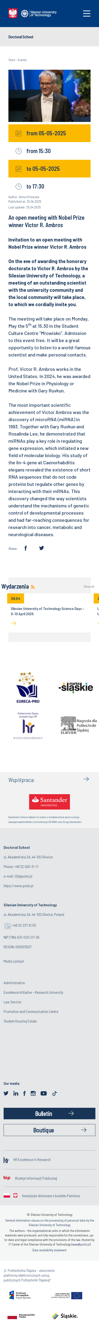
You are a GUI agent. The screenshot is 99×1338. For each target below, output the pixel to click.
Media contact (14, 961)
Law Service (12, 1001)
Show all (89, 586)
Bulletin (43, 1113)
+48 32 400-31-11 (26, 866)
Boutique (43, 1130)
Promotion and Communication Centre (31, 1011)
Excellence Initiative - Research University (33, 992)
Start (11, 60)
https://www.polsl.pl (18, 885)
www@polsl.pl (81, 1244)
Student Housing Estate (20, 1021)
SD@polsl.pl (23, 876)
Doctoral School (20, 36)
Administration (14, 982)
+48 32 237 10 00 (24, 925)
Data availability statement (49, 1250)
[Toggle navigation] (87, 13)
